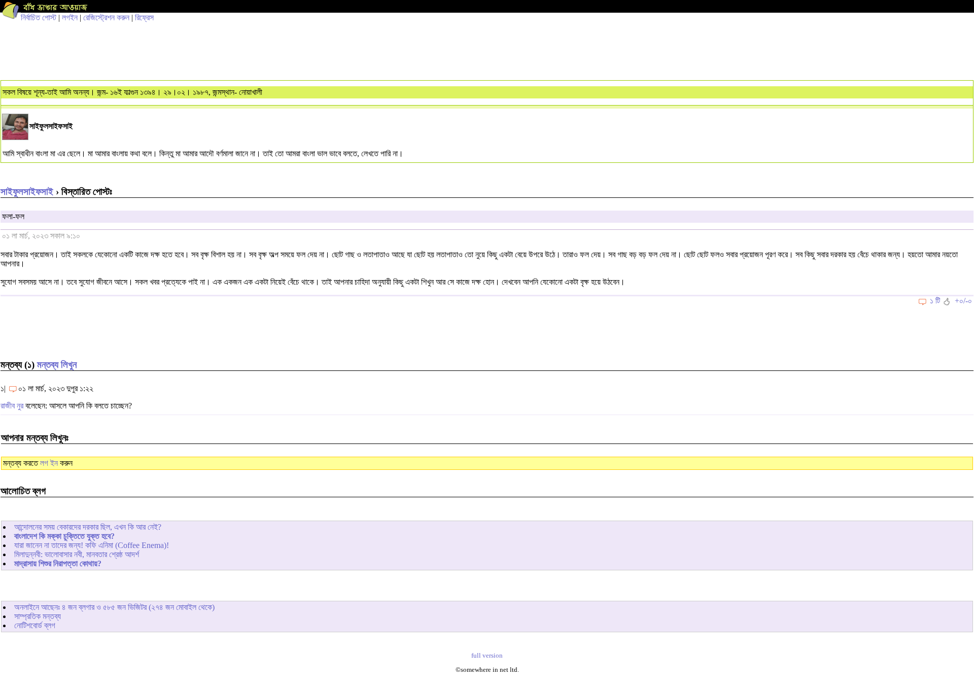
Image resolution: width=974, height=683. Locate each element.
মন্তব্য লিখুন (57, 364)
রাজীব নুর (12, 405)
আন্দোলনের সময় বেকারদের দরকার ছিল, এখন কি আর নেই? (87, 527)
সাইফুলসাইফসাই (27, 191)
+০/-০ (963, 300)
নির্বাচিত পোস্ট (38, 17)
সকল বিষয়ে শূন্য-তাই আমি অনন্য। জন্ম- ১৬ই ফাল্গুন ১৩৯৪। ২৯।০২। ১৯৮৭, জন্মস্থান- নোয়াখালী (132, 92)
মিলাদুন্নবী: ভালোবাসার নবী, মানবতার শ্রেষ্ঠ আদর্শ (76, 554)
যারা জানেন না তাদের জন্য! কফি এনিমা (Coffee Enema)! (91, 545)
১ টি (935, 300)
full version (487, 655)
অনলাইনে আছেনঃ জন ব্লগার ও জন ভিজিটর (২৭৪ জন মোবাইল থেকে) (114, 607)
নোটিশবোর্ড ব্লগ (34, 625)
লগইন (70, 17)
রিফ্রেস (144, 17)
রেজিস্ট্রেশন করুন (106, 17)
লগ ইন (49, 463)
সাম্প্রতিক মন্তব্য (37, 616)
